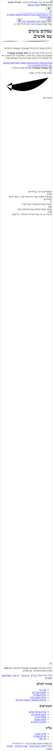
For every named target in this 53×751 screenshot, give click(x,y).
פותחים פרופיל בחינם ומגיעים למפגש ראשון (33, 659)
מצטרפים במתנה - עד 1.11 (40, 537)
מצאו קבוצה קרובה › (43, 164)
